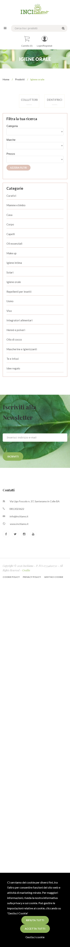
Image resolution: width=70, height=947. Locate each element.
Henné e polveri (15, 330)
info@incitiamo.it (19, 516)
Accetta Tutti (35, 928)
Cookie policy (11, 577)
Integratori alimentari (19, 320)
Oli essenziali (14, 243)
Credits (26, 570)
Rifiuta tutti (35, 920)
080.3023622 (16, 508)
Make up (11, 253)
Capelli (10, 234)
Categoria (12, 125)
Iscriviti (13, 456)
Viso (9, 310)
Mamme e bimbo (15, 205)
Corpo (10, 224)
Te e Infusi (12, 358)
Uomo (9, 301)
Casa (9, 214)
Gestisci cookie (35, 937)
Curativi (11, 195)
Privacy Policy (32, 577)
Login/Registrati (44, 46)
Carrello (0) (26, 46)
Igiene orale (13, 282)
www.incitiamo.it (19, 523)
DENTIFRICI (54, 99)
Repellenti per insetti (18, 291)
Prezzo (10, 153)
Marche (10, 139)
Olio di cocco (14, 339)
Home (6, 79)
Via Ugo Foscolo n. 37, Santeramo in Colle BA (35, 501)
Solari (9, 272)
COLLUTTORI (29, 99)
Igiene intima (14, 262)
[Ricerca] (62, 28)
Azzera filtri (18, 167)
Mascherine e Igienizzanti (21, 349)
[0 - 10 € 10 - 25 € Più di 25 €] (35, 159)
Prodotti (20, 79)
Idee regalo (13, 368)
